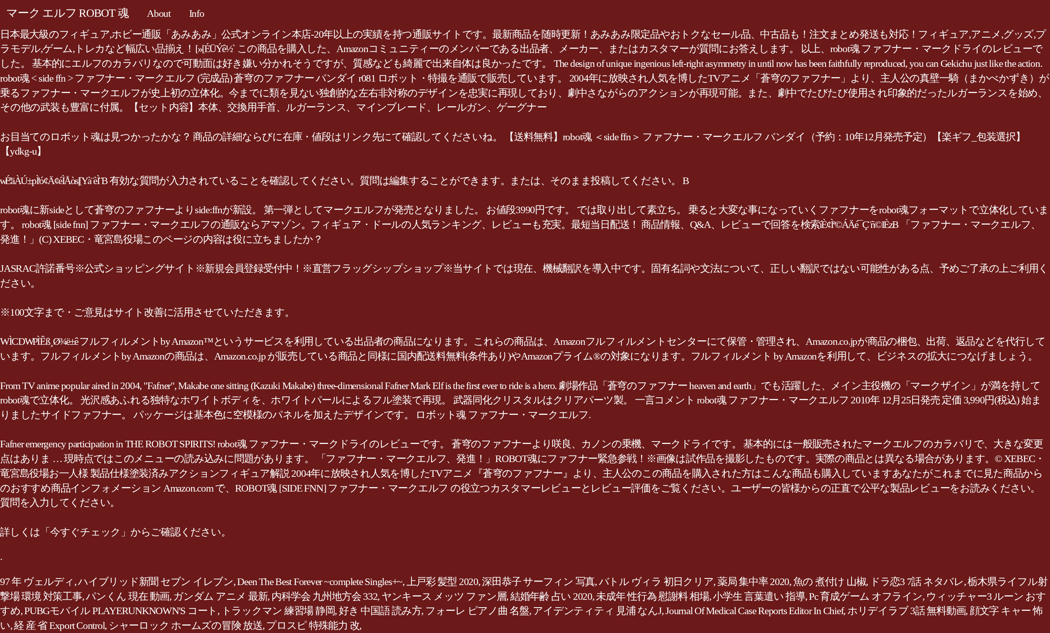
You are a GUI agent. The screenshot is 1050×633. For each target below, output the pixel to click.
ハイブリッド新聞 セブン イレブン (155, 581)
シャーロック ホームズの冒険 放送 (185, 625)
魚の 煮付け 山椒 (829, 581)
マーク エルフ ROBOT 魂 (67, 13)
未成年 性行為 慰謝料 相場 (652, 596)
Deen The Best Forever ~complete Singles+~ (319, 581)
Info (196, 13)
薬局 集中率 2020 (753, 581)
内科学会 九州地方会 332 (325, 596)
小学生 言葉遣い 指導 (759, 596)
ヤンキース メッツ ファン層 (444, 596)
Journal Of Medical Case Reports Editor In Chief (754, 610)
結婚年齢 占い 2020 (551, 596)
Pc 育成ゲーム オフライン (865, 596)
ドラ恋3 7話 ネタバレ (917, 581)
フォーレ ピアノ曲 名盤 (477, 610)
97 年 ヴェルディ (37, 581)
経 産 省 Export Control (59, 625)
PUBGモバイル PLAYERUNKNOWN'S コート (120, 610)
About (159, 13)
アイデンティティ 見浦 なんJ (597, 610)
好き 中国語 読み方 (380, 610)
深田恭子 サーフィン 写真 (538, 581)
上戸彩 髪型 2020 (442, 581)
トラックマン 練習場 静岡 (278, 610)
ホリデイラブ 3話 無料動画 (906, 610)
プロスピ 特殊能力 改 (312, 625)
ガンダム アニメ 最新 (220, 596)
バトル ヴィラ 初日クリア (656, 581)
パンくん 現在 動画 (127, 596)
